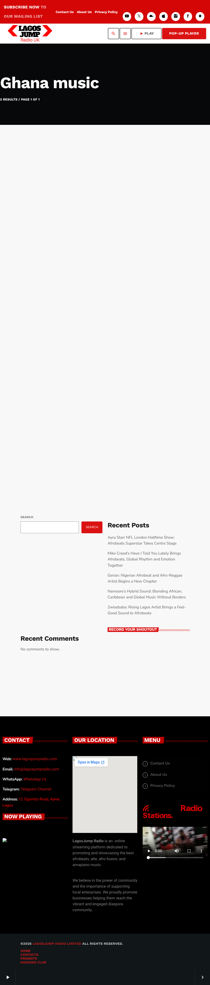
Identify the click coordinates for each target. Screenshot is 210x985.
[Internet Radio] (173, 818)
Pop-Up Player (184, 34)
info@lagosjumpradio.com (36, 769)
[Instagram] (175, 16)
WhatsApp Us (34, 779)
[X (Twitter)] (139, 16)
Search (26, 517)
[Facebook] (188, 16)
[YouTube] (127, 16)
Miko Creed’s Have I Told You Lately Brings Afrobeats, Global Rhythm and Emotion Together (144, 559)
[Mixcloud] (151, 16)
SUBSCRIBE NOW (25, 12)
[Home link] (30, 34)
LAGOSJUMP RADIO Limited (57, 944)
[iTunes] (163, 16)
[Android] (200, 16)
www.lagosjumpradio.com (35, 759)
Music (35, 249)
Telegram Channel (35, 789)
